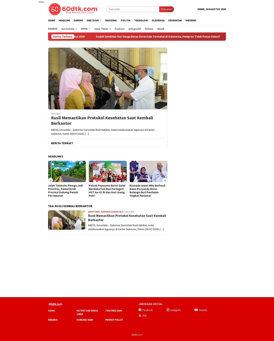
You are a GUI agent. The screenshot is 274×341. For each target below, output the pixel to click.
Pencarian (166, 9)
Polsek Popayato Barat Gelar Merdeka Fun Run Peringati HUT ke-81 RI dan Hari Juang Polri (107, 190)
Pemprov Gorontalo (112, 211)
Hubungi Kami (85, 319)
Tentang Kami (113, 310)
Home (51, 310)
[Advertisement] (33, 68)
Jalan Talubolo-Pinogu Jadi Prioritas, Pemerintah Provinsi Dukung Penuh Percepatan (65, 190)
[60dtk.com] (73, 8)
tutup (41, 1)
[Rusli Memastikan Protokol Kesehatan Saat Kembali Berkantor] (107, 78)
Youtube (203, 310)
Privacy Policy (114, 319)
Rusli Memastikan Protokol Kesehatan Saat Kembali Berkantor (102, 120)
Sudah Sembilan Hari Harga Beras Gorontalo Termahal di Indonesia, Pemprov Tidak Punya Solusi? (146, 36)
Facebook (148, 310)
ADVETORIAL (94, 211)
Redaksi (53, 319)
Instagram (176, 310)
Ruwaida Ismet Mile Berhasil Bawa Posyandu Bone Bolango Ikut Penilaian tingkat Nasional (147, 190)
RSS (144, 315)
